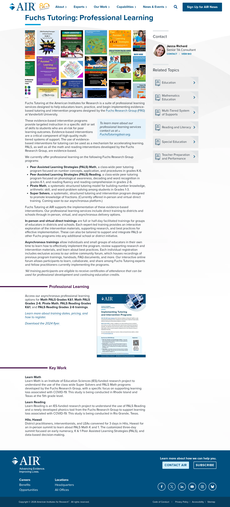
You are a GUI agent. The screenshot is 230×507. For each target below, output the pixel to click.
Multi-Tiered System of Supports (175, 112)
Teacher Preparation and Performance (176, 156)
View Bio (186, 54)
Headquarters (64, 485)
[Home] (29, 6)
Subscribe (205, 465)
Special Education (174, 142)
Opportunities (28, 490)
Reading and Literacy (176, 127)
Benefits (24, 485)
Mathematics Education (170, 97)
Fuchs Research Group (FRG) (125, 111)
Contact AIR (176, 465)
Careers (24, 480)
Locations (62, 480)
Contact (172, 54)
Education (169, 83)
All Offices (62, 490)
